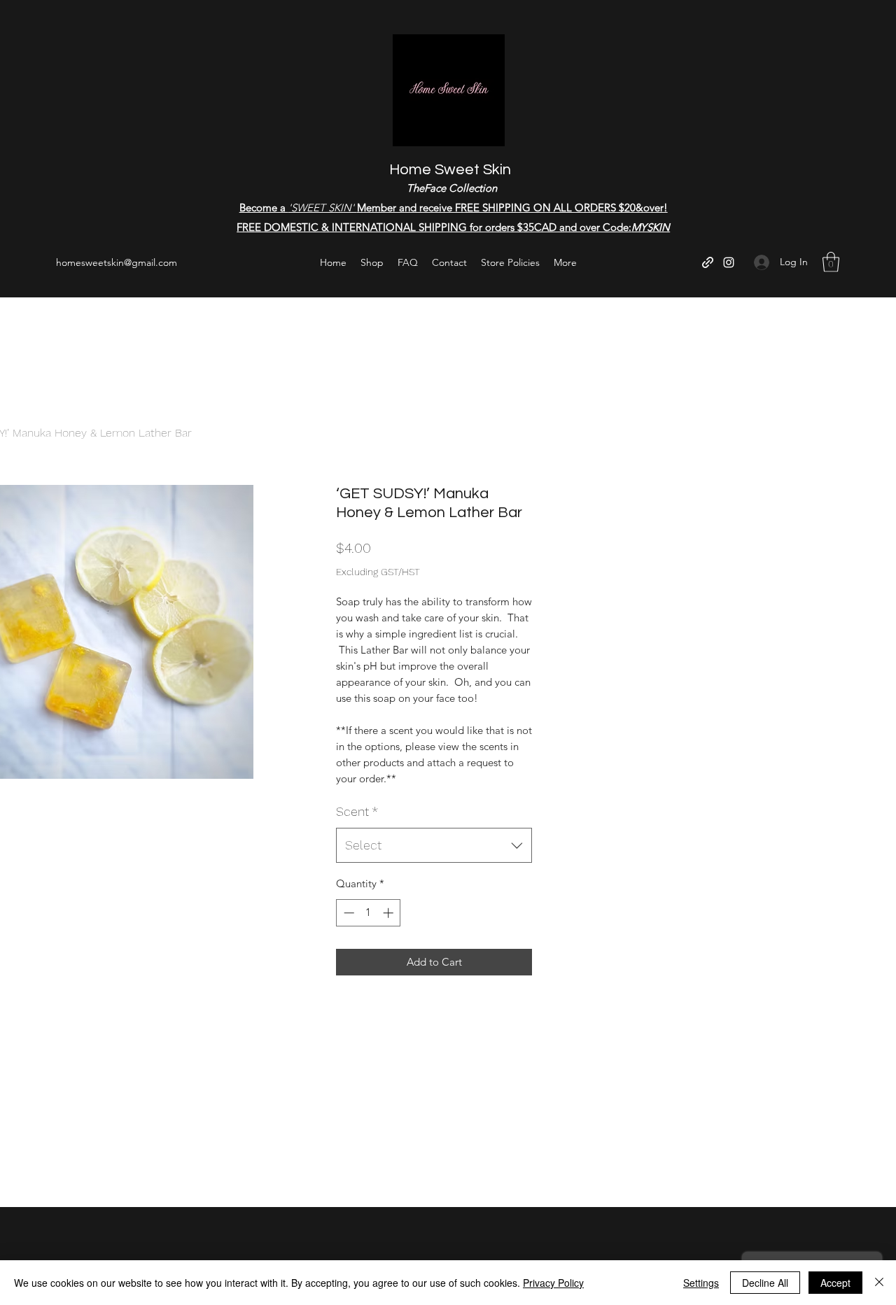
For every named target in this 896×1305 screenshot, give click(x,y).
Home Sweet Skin (450, 170)
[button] (830, 262)
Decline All (765, 1283)
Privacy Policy (553, 1283)
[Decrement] (347, 913)
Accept (835, 1283)
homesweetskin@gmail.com (116, 262)
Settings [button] (701, 1283)
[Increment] (389, 913)
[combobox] (434, 845)
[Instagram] (729, 262)
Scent (357, 811)
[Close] (879, 1282)
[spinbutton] (368, 913)
